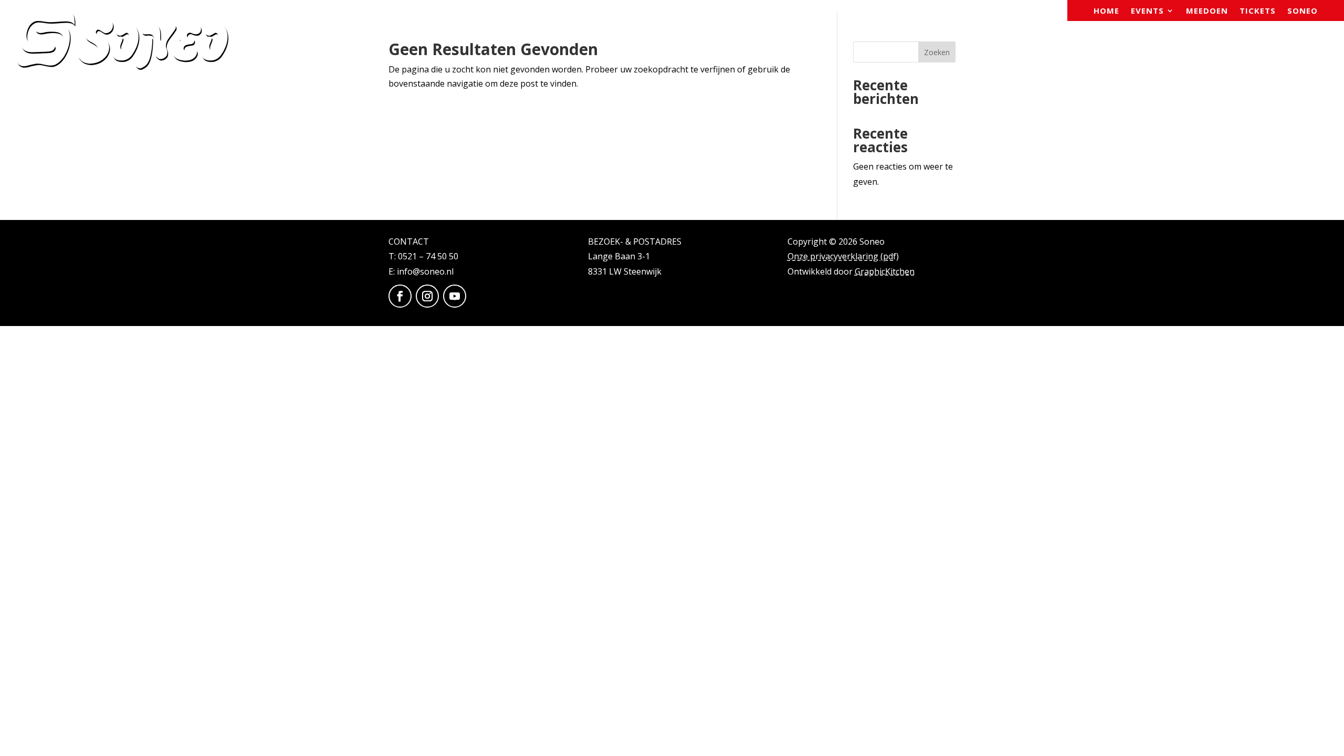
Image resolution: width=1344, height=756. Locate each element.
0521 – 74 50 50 (428, 256)
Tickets (1258, 11)
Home (1106, 11)
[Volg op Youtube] (454, 296)
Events (1147, 11)
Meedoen (1207, 11)
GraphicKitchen (885, 271)
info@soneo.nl (425, 271)
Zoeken (937, 52)
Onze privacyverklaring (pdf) (843, 256)
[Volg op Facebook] (400, 296)
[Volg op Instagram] (427, 296)
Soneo (1302, 11)
